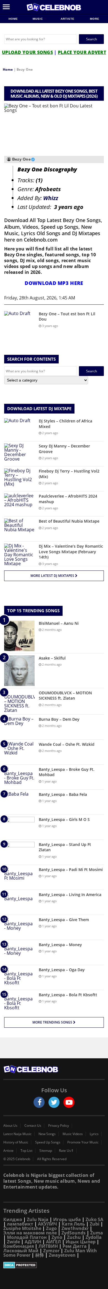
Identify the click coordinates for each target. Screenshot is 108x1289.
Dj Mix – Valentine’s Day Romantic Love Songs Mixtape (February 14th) (71, 551)
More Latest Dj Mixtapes (52, 575)
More (94, 18)
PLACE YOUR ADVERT (82, 52)
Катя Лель (73, 1224)
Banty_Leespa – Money (60, 944)
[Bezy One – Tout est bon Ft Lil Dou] (19, 321)
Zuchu (74, 1237)
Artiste (67, 18)
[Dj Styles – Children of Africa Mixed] (19, 428)
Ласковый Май (20, 1251)
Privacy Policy (58, 1125)
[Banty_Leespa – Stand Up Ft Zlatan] (19, 852)
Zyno (57, 1237)
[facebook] (39, 1102)
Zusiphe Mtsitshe (22, 1228)
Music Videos (73, 1134)
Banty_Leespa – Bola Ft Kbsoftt (68, 994)
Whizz (50, 198)
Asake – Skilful (52, 658)
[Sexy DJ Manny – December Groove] (19, 453)
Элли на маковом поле (30, 1233)
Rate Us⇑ (66, 1150)
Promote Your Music (83, 1142)
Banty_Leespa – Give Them (64, 919)
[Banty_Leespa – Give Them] (19, 927)
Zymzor (51, 1251)
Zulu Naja (37, 1219)
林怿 (39, 1255)
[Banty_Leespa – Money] (19, 952)
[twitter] (54, 1102)
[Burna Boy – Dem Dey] (19, 727)
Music (38, 18)
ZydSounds (73, 1233)
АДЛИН (33, 1242)
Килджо (12, 1219)
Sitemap (45, 1150)
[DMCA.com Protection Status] (54, 1265)
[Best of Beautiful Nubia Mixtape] (19, 528)
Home (13, 18)
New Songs (47, 1134)
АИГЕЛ (53, 1242)
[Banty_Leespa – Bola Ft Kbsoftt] (19, 1002)
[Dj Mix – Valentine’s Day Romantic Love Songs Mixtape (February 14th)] (19, 554)
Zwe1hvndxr (75, 1228)
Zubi (94, 1224)
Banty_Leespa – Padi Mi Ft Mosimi (71, 869)
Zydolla (94, 1237)
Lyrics (94, 1134)
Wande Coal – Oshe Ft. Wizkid (66, 744)
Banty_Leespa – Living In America (70, 894)
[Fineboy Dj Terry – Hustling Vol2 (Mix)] (19, 478)
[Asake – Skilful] (19, 670)
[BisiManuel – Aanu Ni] (19, 636)
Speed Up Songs (47, 1142)
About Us (10, 1125)
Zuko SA (94, 1219)
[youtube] (68, 1102)
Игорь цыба (67, 1219)
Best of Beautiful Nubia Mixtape (69, 521)
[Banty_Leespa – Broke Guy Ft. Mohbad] (19, 777)
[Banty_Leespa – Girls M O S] (19, 827)
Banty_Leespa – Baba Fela (63, 794)
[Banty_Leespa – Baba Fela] (19, 802)
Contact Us (32, 1125)
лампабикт (20, 1224)
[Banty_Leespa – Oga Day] (19, 977)
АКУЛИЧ (47, 1224)
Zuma (96, 1233)
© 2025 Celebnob (16, 1159)
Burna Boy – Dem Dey (59, 719)
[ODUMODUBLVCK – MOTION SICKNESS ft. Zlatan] (19, 701)
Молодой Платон (27, 1237)
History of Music (15, 1142)
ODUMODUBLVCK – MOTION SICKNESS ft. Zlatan (65, 695)
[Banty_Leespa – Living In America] (19, 902)
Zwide (13, 1242)
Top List (26, 1150)
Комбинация (18, 1246)
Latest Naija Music (17, 1134)
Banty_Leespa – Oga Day (62, 969)
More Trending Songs (52, 1022)
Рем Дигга (75, 1246)
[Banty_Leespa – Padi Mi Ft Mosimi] (19, 877)
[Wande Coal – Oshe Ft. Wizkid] (19, 752)
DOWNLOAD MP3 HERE (54, 283)
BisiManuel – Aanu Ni (59, 623)
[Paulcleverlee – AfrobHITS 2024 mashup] (19, 503)
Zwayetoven (62, 1255)
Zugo (51, 1228)
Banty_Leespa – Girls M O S (64, 819)
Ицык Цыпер (81, 1242)
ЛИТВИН (48, 1246)
